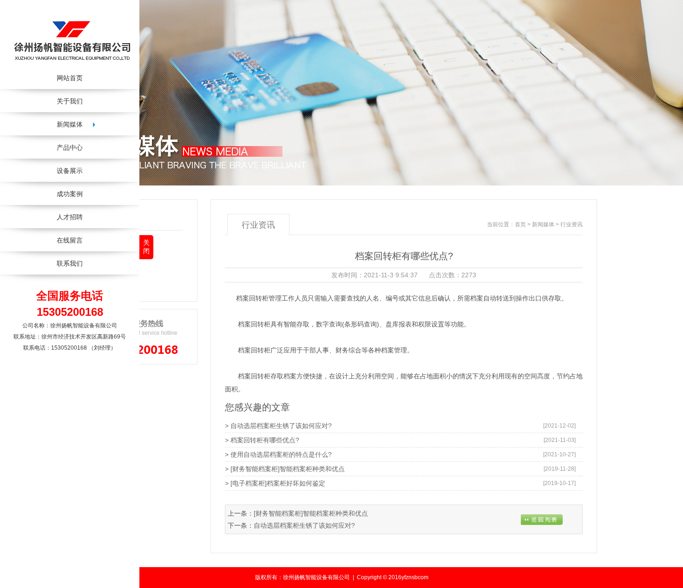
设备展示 (70, 170)
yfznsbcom (414, 577)
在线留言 (70, 240)
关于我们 (70, 101)
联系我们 (70, 263)
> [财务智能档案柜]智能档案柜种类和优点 (285, 469)
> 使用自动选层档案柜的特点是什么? (278, 454)
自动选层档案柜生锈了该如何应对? (304, 525)
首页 (520, 224)
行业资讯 (116, 262)
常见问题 (116, 281)
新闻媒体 (543, 224)
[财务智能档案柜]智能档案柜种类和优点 (311, 513)
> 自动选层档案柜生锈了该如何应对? (278, 425)
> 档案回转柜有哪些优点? (262, 440)
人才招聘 (70, 217)
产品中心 (70, 147)
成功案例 (70, 194)
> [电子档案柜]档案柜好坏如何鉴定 (275, 483)
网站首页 (70, 78)
